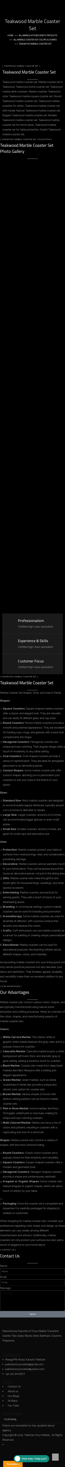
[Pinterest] (40, 1347)
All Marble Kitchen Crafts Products (38, 35)
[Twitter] (15, 1347)
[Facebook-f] (6, 1347)
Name (3, 1265)
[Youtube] (49, 1347)
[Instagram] (32, 1347)
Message (5, 1288)
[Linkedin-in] (23, 1347)
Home (10, 35)
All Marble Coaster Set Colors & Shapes (35, 39)
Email (3, 1276)
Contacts (11, 1355)
